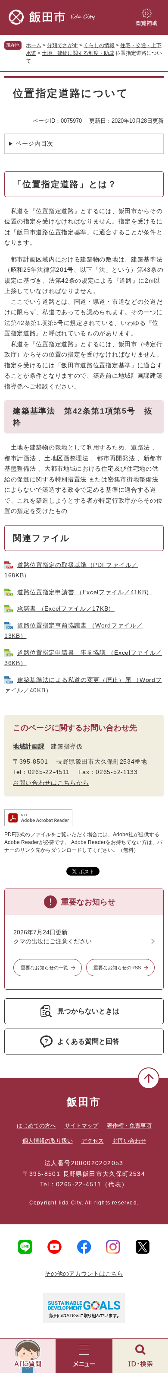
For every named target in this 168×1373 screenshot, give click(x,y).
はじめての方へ (36, 1125)
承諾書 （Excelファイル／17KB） (66, 608)
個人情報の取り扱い (47, 1140)
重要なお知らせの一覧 (44, 967)
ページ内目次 (34, 143)
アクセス (92, 1140)
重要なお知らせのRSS (117, 967)
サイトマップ (81, 1125)
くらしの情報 (99, 45)
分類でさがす (62, 45)
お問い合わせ (129, 1140)
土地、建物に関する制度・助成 (78, 53)
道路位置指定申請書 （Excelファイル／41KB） (84, 592)
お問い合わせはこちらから (51, 782)
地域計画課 (29, 746)
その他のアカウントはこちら (84, 1273)
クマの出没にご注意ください (52, 941)
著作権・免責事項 (129, 1125)
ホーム (33, 45)
